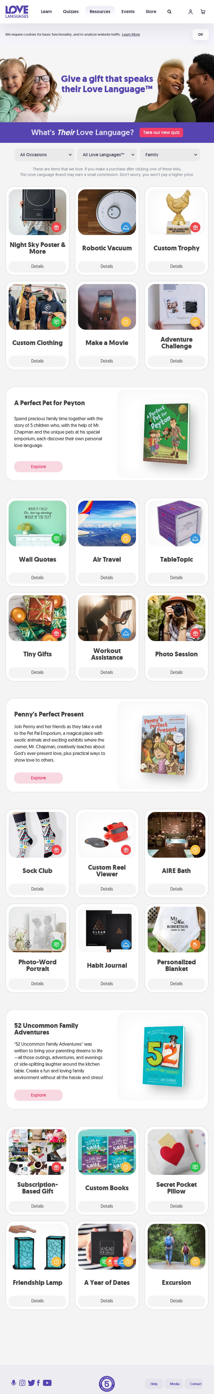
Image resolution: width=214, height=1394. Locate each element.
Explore (38, 466)
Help (153, 1384)
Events (128, 11)
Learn (46, 11)
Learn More (131, 34)
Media (174, 1384)
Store (151, 11)
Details (37, 267)
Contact (196, 1384)
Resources (100, 11)
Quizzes (71, 11)
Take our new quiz (161, 132)
